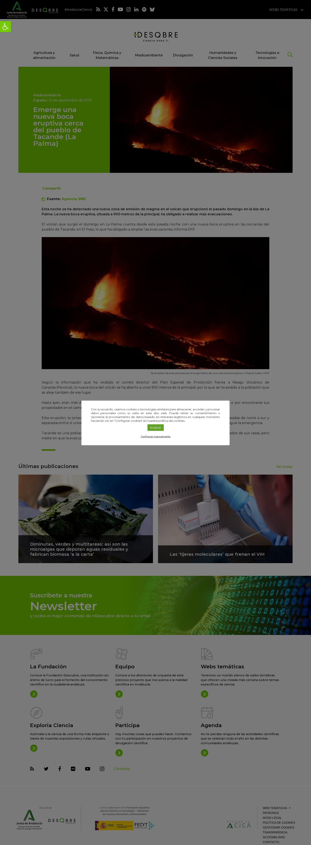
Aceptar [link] (155, 427)
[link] (5, 26)
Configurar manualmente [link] (155, 436)
